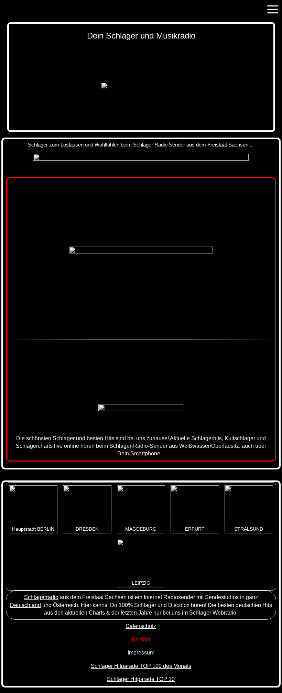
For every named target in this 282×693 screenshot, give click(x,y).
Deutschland (25, 605)
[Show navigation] (272, 9)
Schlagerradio (41, 597)
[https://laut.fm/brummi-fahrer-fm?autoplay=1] (140, 416)
